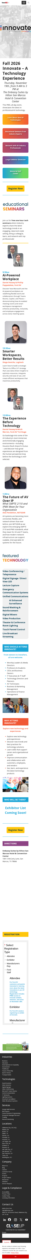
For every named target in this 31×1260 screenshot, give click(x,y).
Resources (5, 1179)
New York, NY (6, 1143)
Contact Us (7, 1204)
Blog (3, 1168)
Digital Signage (6, 1087)
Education (5, 1063)
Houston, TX (6, 1139)
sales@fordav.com (7, 1210)
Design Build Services (8, 1109)
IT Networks (6, 1095)
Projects (4, 1175)
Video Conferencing (8, 1089)
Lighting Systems (7, 1097)
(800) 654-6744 (7, 1208)
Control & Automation (8, 1093)
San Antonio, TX (6, 1151)
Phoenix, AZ (5, 1147)
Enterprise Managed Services (11, 1115)
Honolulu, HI (5, 1137)
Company (7, 1161)
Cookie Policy (6, 1196)
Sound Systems (6, 1083)
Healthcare (5, 1069)
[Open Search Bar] (28, 2)
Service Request (7, 1183)
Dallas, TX (5, 1133)
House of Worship (7, 1071)
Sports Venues (6, 1073)
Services (6, 1105)
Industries (7, 1056)
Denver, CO (5, 1135)
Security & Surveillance (8, 1099)
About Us (5, 1166)
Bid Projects (5, 1111)
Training (4, 1117)
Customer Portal (7, 1172)
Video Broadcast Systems (9, 1101)
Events (4, 1173)
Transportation (6, 1075)
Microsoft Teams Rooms (9, 1091)
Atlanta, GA (5, 1129)
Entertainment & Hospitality (10, 1065)
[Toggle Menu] (23, 2)
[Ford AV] (5, 2)
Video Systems (6, 1085)
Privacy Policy (15, 1252)
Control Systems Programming (11, 1113)
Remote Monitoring (8, 1119)
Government (6, 1067)
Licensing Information (8, 1198)
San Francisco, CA (7, 1153)
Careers (4, 1169)
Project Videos (6, 1177)
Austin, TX (5, 1131)
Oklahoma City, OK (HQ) (9, 1127)
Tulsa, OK (5, 1155)
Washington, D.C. (7, 1157)
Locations (7, 1123)
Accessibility (5, 1192)
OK (15, 1256)
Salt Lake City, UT (7, 1149)
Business (4, 1061)
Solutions (4, 1181)
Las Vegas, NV (6, 1141)
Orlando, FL (5, 1145)
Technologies (8, 1079)
